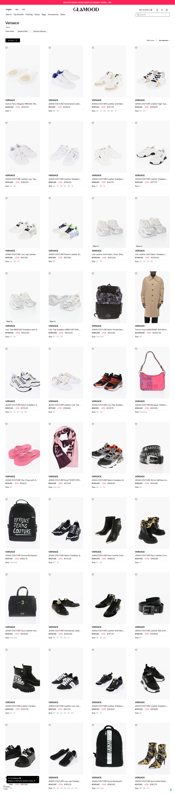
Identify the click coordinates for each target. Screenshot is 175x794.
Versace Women (39, 31)
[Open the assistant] (6, 787)
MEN (109, 2)
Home (8, 27)
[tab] (8, 10)
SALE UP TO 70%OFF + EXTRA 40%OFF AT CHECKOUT (81, 2)
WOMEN (104, 2)
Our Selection (163, 40)
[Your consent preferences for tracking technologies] (171, 790)
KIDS (23, 9)
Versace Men (23, 31)
